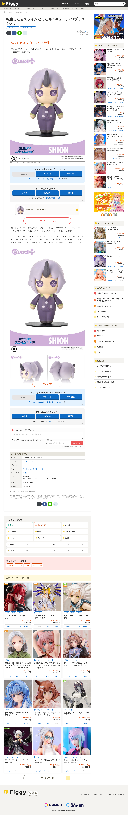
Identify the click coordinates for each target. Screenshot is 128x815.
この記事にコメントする (47, 221)
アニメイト (47, 174)
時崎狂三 (100, 347)
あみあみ (47, 193)
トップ (6, 9)
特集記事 (100, 361)
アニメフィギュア (12, 28)
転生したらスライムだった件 (26, 9)
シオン (38, 9)
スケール (20, 612)
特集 (87, 3)
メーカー (13, 538)
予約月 (12, 544)
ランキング (42, 525)
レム (98, 352)
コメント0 (85, 31)
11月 (81, 544)
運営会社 (102, 795)
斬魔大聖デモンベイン (105, 306)
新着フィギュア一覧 (17, 578)
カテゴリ (68, 525)
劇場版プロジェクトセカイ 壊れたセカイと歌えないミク (110, 300)
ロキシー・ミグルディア (105, 341)
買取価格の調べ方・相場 (105, 382)
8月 (41, 544)
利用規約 (121, 795)
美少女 (7, 612)
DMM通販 (71, 174)
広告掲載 (94, 795)
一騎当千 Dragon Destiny (106, 293)
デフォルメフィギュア (28, 28)
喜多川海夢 (101, 331)
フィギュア (64, 3)
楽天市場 (50, 179)
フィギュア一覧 (47, 778)
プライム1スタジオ (30, 461)
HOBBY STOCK (37, 565)
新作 (11, 525)
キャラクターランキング (107, 325)
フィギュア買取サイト (105, 371)
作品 (39, 531)
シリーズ (13, 531)
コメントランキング (105, 223)
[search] (123, 4)
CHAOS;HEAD (102, 311)
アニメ (13, 660)
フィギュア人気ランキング (108, 45)
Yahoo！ (41, 179)
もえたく (51, 421)
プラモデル (38, 612)
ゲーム (13, 612)
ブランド (41, 538)
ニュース (76, 3)
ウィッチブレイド (103, 317)
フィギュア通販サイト (105, 366)
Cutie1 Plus (27, 465)
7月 (27, 544)
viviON (58, 179)
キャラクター (70, 531)
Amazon (32, 179)
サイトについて (84, 795)
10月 (67, 544)
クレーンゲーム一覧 (104, 388)
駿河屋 (70, 193)
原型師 (67, 538)
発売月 (12, 551)
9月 (54, 544)
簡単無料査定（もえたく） (55, 198)
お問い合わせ (112, 795)
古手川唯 (100, 336)
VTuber (8, 757)
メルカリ (24, 193)
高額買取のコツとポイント (106, 377)
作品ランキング (103, 288)
